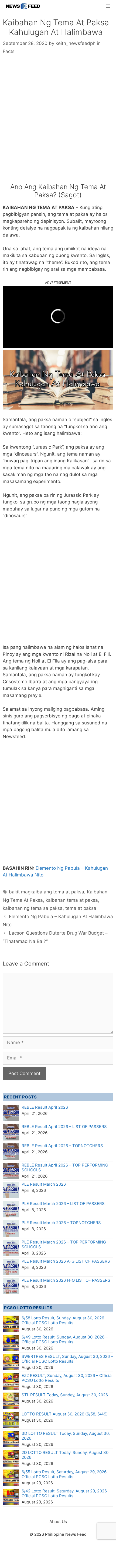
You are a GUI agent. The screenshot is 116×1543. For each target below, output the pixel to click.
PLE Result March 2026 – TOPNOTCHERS (61, 1222)
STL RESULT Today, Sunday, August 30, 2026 (65, 1394)
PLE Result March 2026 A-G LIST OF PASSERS (66, 1261)
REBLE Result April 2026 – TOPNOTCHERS (62, 1145)
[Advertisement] (58, 123)
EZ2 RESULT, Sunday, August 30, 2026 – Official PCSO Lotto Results (67, 1378)
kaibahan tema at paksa (72, 900)
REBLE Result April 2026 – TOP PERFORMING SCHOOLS (65, 1167)
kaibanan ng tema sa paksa (33, 908)
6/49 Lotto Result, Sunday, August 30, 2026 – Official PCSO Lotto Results (65, 1339)
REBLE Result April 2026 (45, 1107)
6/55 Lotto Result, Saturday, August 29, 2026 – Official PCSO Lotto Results (66, 1474)
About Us (58, 1521)
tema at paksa (80, 908)
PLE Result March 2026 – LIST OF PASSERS (63, 1203)
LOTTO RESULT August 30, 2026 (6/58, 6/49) (65, 1414)
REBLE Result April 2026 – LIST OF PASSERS (64, 1126)
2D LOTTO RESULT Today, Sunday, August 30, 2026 (66, 1455)
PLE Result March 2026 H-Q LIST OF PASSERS (66, 1280)
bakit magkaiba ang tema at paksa (46, 891)
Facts (9, 51)
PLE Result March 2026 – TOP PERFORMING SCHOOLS (64, 1244)
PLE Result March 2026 (44, 1184)
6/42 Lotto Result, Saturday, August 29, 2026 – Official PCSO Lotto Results (66, 1493)
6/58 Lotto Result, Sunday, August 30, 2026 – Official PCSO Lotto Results (64, 1320)
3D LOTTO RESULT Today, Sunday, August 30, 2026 (66, 1436)
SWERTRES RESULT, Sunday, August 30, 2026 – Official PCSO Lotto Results (67, 1359)
